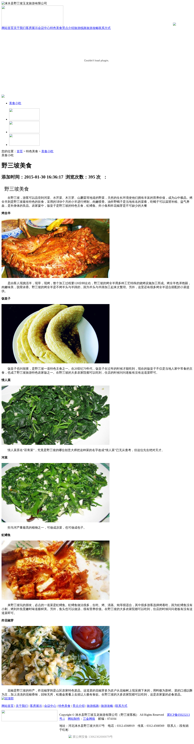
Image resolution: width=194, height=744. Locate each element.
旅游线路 (80, 28)
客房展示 (32, 28)
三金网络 (89, 718)
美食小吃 (15, 103)
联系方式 (105, 28)
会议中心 (44, 28)
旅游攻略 (92, 28)
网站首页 (8, 28)
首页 (20, 151)
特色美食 (56, 28)
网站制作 (74, 718)
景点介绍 (68, 28)
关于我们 (20, 28)
